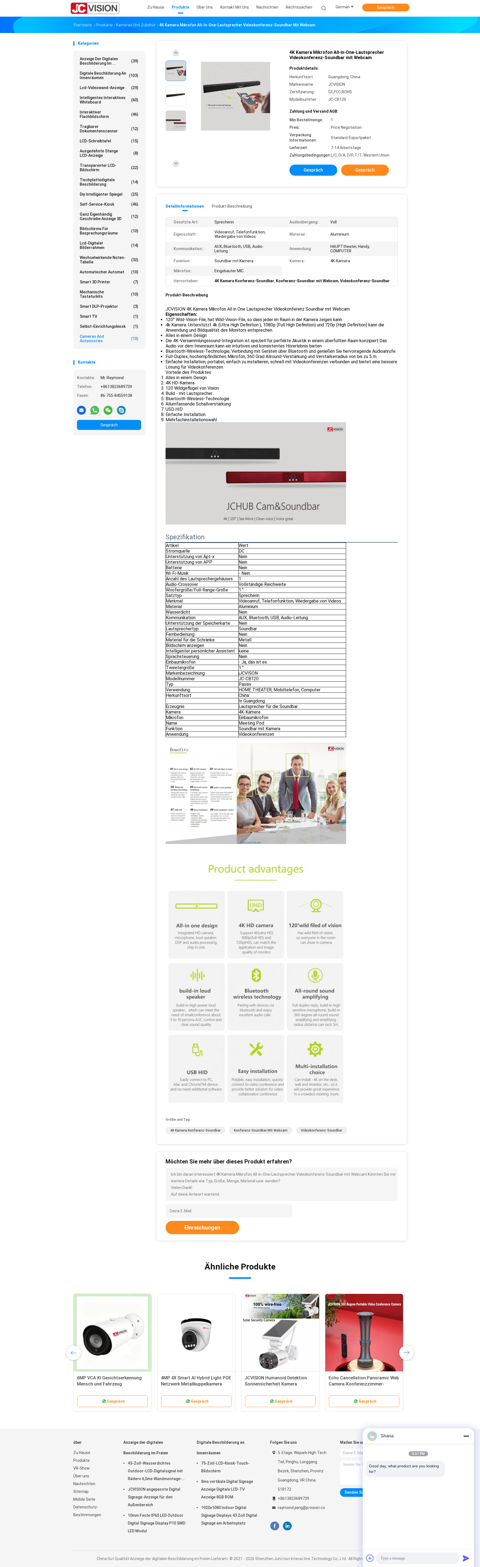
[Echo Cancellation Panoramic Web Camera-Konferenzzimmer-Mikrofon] (364, 1333)
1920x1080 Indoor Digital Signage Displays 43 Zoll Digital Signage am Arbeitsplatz (229, 1515)
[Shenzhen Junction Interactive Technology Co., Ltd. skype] (121, 409)
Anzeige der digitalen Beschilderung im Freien (145, 1447)
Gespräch (385, 7)
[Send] (466, 1558)
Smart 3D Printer (109, 282)
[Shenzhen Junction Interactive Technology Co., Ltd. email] (81, 409)
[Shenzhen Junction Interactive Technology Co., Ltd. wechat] (108, 409)
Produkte (81, 1460)
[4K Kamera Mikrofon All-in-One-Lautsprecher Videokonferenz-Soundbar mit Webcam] (235, 96)
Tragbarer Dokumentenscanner (109, 128)
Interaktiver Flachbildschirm (109, 114)
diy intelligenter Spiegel (109, 194)
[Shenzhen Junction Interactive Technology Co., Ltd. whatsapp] (94, 409)
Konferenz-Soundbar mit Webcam (261, 1130)
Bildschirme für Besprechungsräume (109, 230)
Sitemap (81, 1491)
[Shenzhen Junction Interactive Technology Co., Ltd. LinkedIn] (287, 1526)
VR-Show (81, 1468)
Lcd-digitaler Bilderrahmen (109, 245)
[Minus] (466, 1436)
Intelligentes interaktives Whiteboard (109, 99)
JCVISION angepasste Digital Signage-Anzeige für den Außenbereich (154, 1497)
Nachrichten (84, 1484)
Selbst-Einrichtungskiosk (109, 326)
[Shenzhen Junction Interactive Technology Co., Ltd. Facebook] (274, 1526)
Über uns (81, 1476)
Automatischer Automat (109, 272)
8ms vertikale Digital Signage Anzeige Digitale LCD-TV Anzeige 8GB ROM (227, 1489)
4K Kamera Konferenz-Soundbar (195, 1130)
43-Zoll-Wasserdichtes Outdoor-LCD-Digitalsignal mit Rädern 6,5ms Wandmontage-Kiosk (155, 1472)
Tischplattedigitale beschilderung (109, 182)
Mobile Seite (84, 1499)
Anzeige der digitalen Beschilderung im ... (109, 61)
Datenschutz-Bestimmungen (87, 1511)
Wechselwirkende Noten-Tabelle (109, 259)
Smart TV (109, 316)
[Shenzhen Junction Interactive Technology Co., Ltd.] (95, 8)
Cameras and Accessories (109, 338)
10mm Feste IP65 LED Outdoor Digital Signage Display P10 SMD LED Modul (156, 1523)
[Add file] (370, 1558)
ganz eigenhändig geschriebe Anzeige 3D (109, 216)
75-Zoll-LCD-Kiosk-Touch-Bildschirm (225, 1467)
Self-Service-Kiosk (109, 204)
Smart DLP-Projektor (109, 306)
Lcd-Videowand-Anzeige (109, 87)
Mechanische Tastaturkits (109, 294)
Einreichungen (202, 1227)
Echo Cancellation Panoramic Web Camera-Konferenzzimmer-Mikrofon (364, 1384)
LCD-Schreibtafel (109, 141)
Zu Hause (81, 1452)
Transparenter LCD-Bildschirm (109, 167)
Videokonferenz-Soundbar (321, 1130)
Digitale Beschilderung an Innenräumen (109, 75)
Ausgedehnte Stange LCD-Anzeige (109, 153)
